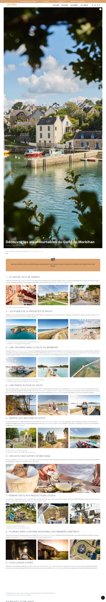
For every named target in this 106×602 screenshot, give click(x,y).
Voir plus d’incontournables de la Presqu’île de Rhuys (23, 342)
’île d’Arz (64, 351)
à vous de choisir (75, 354)
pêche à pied (76, 566)
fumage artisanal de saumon (25, 501)
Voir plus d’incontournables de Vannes (17, 307)
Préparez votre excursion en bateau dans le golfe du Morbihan (25, 379)
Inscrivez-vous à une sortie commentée (19, 595)
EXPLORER (56, 5)
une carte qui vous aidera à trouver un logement (50, 390)
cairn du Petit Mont (24, 537)
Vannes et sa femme (26, 280)
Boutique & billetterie (28, 1)
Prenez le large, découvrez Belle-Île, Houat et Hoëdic (23, 381)
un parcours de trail (19, 425)
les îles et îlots (23, 316)
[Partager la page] (100, 9)
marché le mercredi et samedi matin (61, 282)
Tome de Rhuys (10, 501)
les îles (18, 351)
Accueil (7, 251)
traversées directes (46, 354)
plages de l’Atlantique (79, 353)
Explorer (12, 251)
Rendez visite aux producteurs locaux (18, 528)
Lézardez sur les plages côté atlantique (18, 343)
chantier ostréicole (24, 459)
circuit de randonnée (77, 389)
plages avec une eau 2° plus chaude (57, 353)
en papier (74, 390)
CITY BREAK (84, 5)
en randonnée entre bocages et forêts (51, 421)
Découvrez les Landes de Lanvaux (17, 450)
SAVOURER (64, 5)
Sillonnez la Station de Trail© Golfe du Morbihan (21, 452)
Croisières (90, 353)
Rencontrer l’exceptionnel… (23, 251)
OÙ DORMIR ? (74, 5)
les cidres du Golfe (40, 501)
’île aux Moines (25, 351)
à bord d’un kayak (58, 568)
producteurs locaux (58, 392)
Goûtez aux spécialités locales (16, 526)
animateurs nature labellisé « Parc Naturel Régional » (47, 566)
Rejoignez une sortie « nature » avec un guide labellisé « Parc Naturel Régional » (31, 593)
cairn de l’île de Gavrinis (46, 535)
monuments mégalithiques (53, 423)
